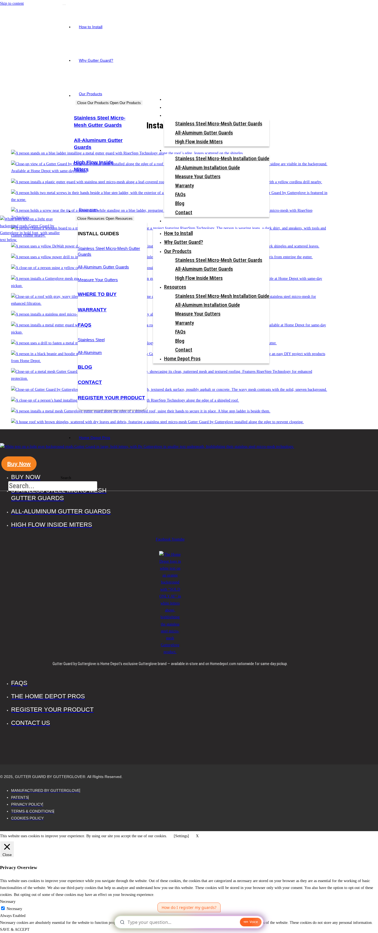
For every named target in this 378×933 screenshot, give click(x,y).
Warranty (184, 185)
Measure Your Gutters (98, 279)
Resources (174, 150)
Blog (85, 367)
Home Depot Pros (181, 220)
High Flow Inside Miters (199, 141)
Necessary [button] (7, 902)
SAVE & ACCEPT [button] (15, 929)
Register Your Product (111, 397)
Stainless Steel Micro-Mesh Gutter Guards (218, 123)
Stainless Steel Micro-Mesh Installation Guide (222, 158)
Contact (90, 382)
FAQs (84, 325)
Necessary (14, 909)
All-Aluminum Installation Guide (207, 167)
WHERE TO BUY (97, 294)
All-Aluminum (90, 352)
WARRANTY (92, 309)
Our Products (176, 115)
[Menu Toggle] (64, 4)
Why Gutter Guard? (182, 107)
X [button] (197, 836)
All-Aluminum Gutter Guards (103, 267)
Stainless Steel (91, 339)
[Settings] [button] (181, 836)
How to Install (177, 99)
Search (66, 478)
